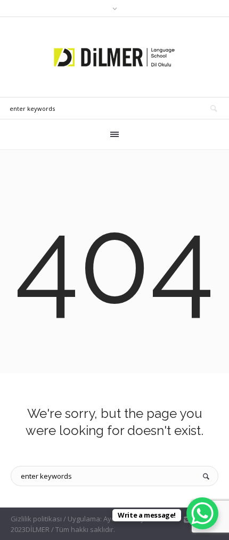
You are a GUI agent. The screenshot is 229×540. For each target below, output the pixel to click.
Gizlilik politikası (36, 518)
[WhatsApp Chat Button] (202, 513)
